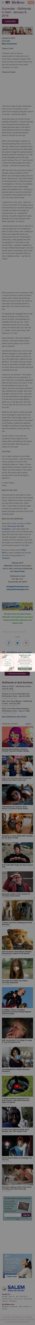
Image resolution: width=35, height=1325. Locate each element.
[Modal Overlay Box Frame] (17, 662)
